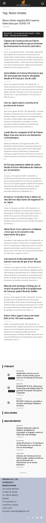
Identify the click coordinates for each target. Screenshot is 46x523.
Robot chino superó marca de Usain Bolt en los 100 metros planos (21, 317)
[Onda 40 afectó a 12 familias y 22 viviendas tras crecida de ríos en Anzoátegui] (8, 444)
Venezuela (19, 440)
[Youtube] (41, 518)
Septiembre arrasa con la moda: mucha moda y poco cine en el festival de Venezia (29, 375)
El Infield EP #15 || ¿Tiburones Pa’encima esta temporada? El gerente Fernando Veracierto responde (29, 389)
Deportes (19, 383)
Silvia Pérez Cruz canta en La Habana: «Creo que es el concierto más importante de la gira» (22, 232)
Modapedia (20, 371)
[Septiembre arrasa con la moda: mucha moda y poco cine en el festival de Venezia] (8, 374)
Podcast (19, 398)
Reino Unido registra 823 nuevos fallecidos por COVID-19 (20, 22)
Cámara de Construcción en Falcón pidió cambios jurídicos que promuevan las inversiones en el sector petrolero (23, 43)
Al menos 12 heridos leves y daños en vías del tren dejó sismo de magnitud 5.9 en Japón (23, 200)
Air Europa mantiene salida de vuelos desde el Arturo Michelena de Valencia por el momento (23, 167)
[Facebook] (28, 518)
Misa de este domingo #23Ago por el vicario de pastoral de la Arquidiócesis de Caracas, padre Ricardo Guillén (23, 289)
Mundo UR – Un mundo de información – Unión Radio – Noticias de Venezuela (22, 34)
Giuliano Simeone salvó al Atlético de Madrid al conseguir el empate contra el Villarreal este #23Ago (29, 431)
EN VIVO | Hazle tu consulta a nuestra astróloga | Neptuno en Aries (29, 403)
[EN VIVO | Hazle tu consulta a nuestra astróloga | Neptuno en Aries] (8, 402)
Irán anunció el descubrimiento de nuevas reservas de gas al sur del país (22, 260)
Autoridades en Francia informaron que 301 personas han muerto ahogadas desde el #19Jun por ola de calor (23, 76)
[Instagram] (33, 518)
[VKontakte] (37, 518)
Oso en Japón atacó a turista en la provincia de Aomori (21, 104)
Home (4, 9)
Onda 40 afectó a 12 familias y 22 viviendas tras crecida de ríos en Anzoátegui (29, 445)
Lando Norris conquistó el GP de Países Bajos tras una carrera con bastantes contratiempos (23, 135)
